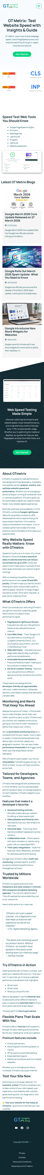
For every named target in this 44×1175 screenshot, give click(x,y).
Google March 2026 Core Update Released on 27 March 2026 (21, 217)
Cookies (22, 1157)
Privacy (22, 1153)
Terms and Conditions (22, 1161)
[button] (22, 54)
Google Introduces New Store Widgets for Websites (20, 332)
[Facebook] (22, 1128)
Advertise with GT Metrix (22, 1166)
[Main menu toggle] (39, 6)
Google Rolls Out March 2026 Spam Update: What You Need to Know (21, 274)
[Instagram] (27, 1128)
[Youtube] (16, 1128)
